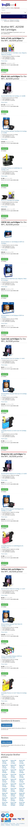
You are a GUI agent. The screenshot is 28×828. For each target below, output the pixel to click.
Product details (4, 61)
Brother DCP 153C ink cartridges (22, 771)
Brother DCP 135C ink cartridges (22, 766)
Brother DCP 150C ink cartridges (13, 771)
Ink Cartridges (4, 19)
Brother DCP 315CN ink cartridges (22, 790)
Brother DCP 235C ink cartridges (13, 785)
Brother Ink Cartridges (14, 19)
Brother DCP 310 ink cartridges (22, 785)
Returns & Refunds (15, 825)
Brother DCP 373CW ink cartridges (22, 804)
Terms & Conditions (20, 823)
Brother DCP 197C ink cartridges (5, 785)
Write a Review (6, 742)
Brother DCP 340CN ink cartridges (13, 795)
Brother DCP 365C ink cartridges (5, 804)
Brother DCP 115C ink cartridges (13, 762)
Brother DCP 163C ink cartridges (13, 776)
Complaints (8, 825)
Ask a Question (6, 725)
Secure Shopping (4, 823)
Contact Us (7, 7)
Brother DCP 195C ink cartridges (22, 780)
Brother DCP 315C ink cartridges (13, 790)
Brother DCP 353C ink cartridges (13, 799)
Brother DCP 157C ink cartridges (5, 776)
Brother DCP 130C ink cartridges (13, 766)
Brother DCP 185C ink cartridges (13, 780)
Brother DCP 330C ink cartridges (5, 795)
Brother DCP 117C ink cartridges (22, 762)
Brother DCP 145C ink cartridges (5, 771)
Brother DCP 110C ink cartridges (5, 762)
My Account (17, 8)
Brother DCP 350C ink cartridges (5, 799)
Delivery (12, 7)
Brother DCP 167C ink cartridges (5, 780)
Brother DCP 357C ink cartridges (22, 799)
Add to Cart (4, 70)
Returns (3, 7)
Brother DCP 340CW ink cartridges (22, 795)
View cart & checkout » (6, 13)
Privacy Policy (12, 823)
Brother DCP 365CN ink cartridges (13, 804)
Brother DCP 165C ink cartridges (22, 776)
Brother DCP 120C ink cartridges (5, 766)
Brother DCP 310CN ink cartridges (5, 790)
